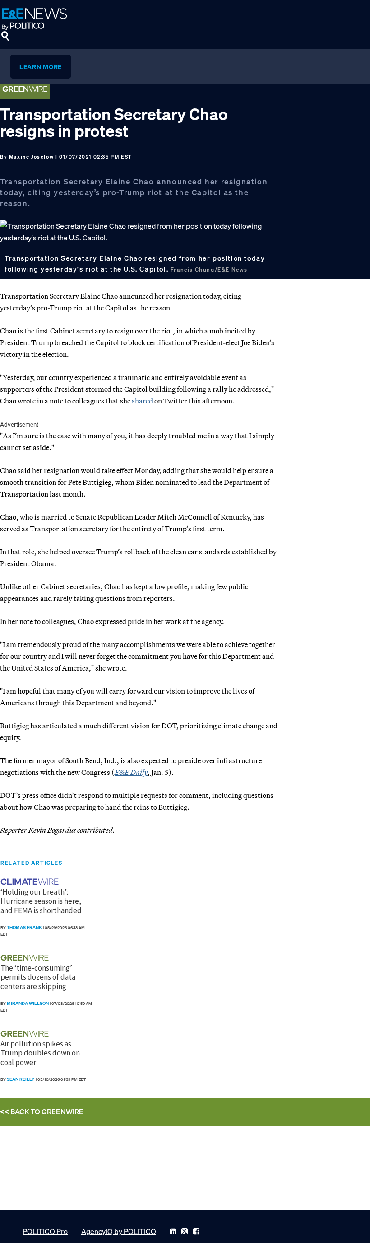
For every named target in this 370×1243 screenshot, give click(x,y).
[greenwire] (25, 957)
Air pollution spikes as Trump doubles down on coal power (40, 1053)
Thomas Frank (24, 927)
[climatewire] (30, 881)
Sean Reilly (21, 1079)
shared (142, 400)
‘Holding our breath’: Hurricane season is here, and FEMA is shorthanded (41, 901)
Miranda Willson (28, 1003)
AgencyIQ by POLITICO (118, 1231)
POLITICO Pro (45, 1231)
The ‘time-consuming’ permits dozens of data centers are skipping (37, 977)
